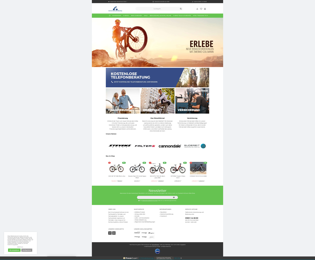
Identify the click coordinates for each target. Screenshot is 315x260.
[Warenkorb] (205, 8)
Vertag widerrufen (140, 214)
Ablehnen (20, 247)
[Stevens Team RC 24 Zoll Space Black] (137, 168)
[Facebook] (110, 233)
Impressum (163, 216)
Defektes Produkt (140, 212)
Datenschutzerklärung (166, 214)
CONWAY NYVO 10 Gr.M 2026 (198, 176)
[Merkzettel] (201, 8)
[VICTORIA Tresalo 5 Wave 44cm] (178, 168)
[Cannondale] (170, 146)
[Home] (109, 15)
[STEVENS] (120, 146)
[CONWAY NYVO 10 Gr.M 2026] (198, 168)
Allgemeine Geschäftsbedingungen (145, 222)
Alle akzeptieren (14, 250)
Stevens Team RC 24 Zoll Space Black (137, 176)
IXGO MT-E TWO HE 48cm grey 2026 (157, 176)
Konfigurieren (27, 250)
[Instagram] (114, 233)
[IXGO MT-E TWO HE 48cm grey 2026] (157, 168)
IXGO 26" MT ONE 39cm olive (116, 176)
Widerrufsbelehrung (140, 220)
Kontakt (137, 216)
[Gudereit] (195, 146)
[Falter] (145, 146)
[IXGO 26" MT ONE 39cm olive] (117, 168)
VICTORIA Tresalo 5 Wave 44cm (178, 176)
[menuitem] (205, 8)
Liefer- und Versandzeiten (142, 218)
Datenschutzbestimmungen (150, 200)
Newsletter (163, 212)
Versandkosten (155, 244)
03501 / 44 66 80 (191, 218)
